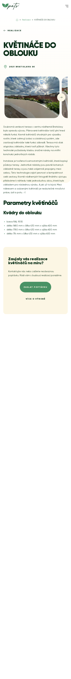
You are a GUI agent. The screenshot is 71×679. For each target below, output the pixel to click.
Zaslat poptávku (35, 287)
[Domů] (17, 20)
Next (61, 97)
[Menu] (67, 6)
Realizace (14, 30)
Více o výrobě (35, 299)
